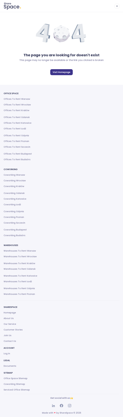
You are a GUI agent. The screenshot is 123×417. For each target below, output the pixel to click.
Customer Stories (13, 329)
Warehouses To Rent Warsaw (20, 250)
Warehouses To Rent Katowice (20, 275)
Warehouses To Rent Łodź (18, 281)
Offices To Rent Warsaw (17, 98)
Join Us (7, 335)
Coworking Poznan (14, 217)
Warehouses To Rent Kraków (19, 263)
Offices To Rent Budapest (18, 153)
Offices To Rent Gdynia (16, 135)
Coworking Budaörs (14, 235)
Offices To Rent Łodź (15, 128)
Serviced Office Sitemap (17, 389)
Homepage (10, 312)
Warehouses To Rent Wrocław (20, 256)
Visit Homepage (61, 72)
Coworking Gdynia (14, 211)
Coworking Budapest (15, 229)
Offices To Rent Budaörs (17, 159)
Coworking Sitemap (14, 384)
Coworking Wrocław (15, 180)
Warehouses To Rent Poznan (19, 294)
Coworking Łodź (12, 204)
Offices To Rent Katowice (17, 122)
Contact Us (10, 341)
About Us (9, 318)
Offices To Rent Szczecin (17, 146)
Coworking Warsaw (14, 174)
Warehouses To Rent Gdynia (19, 288)
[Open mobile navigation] (117, 6)
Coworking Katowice (15, 198)
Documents (10, 365)
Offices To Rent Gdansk (17, 117)
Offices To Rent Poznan (16, 141)
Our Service (10, 324)
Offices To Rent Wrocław (17, 104)
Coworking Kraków (14, 186)
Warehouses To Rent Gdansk (20, 268)
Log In (7, 353)
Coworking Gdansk (14, 193)
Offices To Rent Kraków (16, 110)
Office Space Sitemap (15, 378)
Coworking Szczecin (14, 222)
